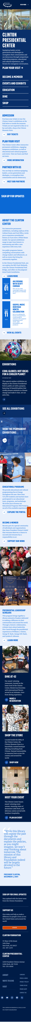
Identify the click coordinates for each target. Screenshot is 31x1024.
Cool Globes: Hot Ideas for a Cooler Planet (15, 374)
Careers (22, 974)
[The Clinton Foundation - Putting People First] (7, 5)
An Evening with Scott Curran (18, 283)
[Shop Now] (15, 749)
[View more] (4, 399)
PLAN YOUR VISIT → (12, 68)
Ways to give (8, 981)
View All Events (14, 333)
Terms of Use (23, 985)
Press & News (23, 978)
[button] (23, 4)
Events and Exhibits (14, 83)
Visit (5, 987)
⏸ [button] (1, 421)
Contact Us (23, 993)
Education (8, 90)
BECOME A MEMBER (12, 77)
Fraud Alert (23, 989)
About (5, 975)
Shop (5, 103)
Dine (5, 96)
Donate (14, 927)
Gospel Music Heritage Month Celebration (19, 308)
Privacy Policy (23, 982)
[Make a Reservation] (15, 689)
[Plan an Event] (15, 807)
